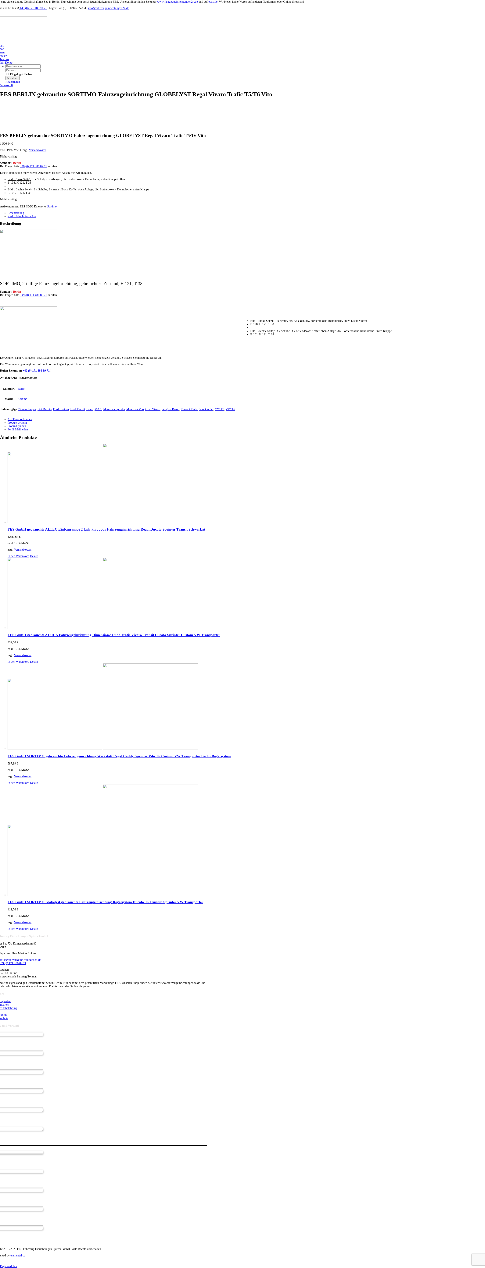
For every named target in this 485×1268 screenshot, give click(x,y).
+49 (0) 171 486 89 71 (33, 8)
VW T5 (219, 409)
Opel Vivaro (152, 409)
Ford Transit (77, 409)
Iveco (89, 409)
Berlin (21, 388)
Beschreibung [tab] (16, 212)
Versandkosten (37, 150)
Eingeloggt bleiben (21, 74)
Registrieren (12, 81)
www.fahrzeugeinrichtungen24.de (177, 1)
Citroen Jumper (27, 409)
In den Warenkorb (18, 556)
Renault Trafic (189, 409)
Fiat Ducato (45, 409)
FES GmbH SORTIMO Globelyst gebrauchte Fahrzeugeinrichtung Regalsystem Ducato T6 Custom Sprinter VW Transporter (105, 902)
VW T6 (230, 409)
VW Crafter (206, 409)
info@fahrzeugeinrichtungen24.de (108, 8)
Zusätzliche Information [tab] (22, 216)
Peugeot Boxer (170, 409)
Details (34, 556)
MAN (98, 409)
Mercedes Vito (135, 409)
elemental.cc (17, 1255)
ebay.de (212, 1)
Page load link (8, 1266)
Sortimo (52, 206)
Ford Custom (61, 409)
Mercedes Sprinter (114, 409)
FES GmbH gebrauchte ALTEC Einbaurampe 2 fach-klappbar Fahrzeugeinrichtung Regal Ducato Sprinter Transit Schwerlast (106, 529)
